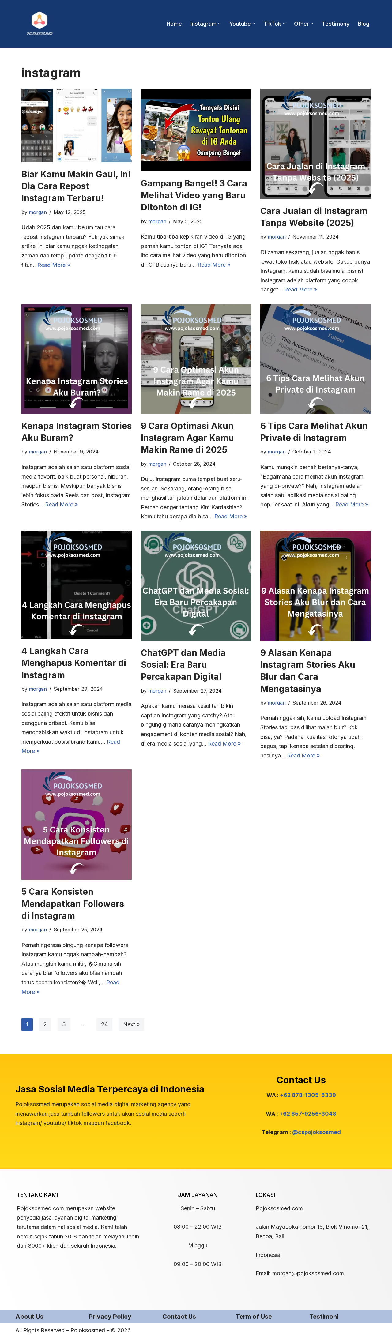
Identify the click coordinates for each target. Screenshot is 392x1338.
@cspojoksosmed (316, 1132)
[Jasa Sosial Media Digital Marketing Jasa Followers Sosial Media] (39, 24)
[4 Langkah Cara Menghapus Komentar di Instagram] (76, 585)
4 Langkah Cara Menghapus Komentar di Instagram (73, 663)
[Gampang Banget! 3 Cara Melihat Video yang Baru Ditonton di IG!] (196, 130)
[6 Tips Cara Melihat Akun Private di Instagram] (315, 359)
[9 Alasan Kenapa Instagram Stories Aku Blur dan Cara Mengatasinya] (315, 586)
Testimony (335, 24)
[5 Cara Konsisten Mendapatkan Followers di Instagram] (76, 824)
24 (104, 1024)
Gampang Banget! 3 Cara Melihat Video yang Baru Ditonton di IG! (194, 195)
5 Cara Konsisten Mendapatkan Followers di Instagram (72, 903)
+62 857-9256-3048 (307, 1114)
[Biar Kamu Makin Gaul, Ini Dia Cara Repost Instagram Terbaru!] (76, 125)
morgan (38, 212)
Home (174, 24)
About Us (29, 1316)
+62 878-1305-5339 (308, 1095)
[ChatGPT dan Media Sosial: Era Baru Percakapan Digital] (196, 586)
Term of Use (254, 1316)
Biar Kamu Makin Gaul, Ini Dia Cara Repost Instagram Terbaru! (75, 186)
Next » (131, 1024)
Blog (363, 24)
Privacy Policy (110, 1316)
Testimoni (323, 1316)
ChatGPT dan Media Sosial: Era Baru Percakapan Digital (183, 665)
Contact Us (179, 1316)
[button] (219, 23)
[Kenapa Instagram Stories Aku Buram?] (76, 359)
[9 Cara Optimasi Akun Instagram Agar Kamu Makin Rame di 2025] (196, 359)
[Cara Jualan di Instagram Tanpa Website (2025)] (315, 144)
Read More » (53, 265)
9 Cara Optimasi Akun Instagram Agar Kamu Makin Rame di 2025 (187, 438)
